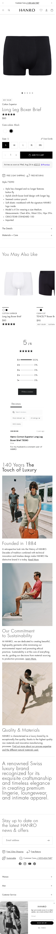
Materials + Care (10, 235)
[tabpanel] (27, 433)
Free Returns (37, 176)
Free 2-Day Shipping (16, 176)
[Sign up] (48, 840)
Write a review (27, 392)
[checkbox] (16, 424)
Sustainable (11, 858)
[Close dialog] (54, 903)
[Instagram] (25, 863)
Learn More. (31, 659)
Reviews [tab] (16, 404)
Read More (33, 560)
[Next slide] (52, 3)
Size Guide (47, 139)
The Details (7, 229)
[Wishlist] (41, 10)
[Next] (49, 293)
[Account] (46, 10)
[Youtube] (29, 863)
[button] (27, 360)
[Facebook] (20, 863)
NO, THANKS (42, 928)
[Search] (9, 10)
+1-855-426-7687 (32, 3)
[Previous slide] (3, 3)
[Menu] (3, 10)
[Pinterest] (34, 863)
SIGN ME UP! (42, 923)
